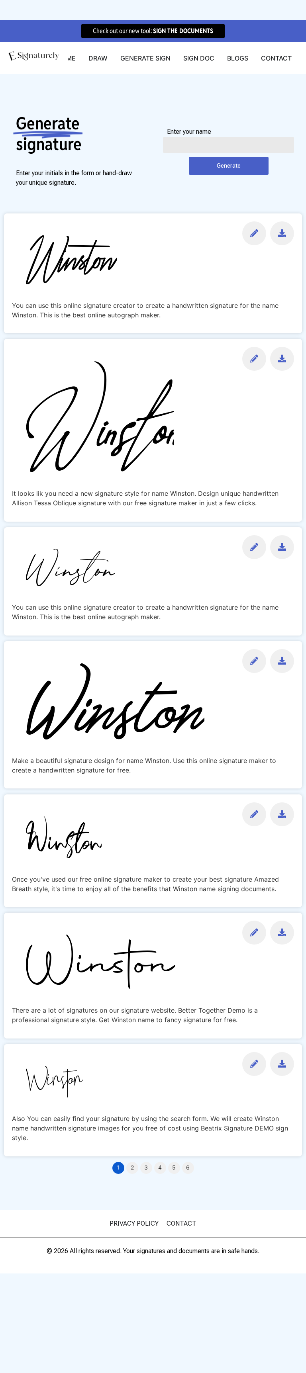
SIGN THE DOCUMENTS (183, 31)
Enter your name (189, 132)
